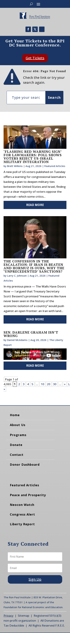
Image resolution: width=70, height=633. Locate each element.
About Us (17, 425)
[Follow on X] (35, 29)
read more (35, 205)
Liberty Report (22, 524)
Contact (16, 455)
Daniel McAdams (17, 340)
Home (15, 415)
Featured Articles (54, 166)
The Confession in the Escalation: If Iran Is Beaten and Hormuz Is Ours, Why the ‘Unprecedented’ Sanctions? (34, 266)
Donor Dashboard (25, 464)
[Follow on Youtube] (42, 29)
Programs (18, 435)
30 (54, 384)
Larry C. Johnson (17, 275)
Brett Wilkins (15, 166)
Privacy (8, 616)
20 (48, 384)
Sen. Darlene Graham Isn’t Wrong (31, 334)
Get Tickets (35, 58)
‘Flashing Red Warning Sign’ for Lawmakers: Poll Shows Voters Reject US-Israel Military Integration (33, 156)
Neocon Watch (22, 505)
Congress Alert (22, 514)
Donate (16, 445)
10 (42, 384)
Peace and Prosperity (28, 495)
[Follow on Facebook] (28, 29)
